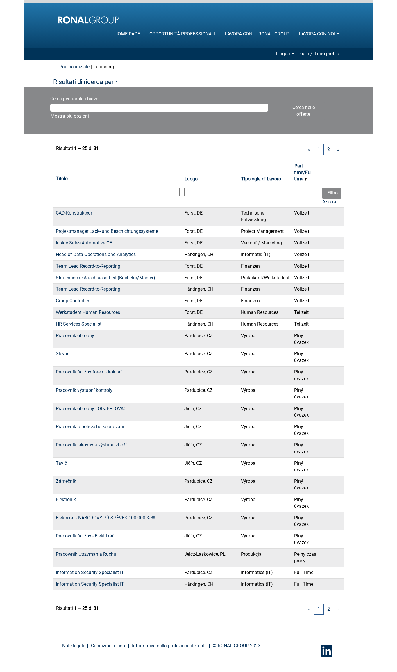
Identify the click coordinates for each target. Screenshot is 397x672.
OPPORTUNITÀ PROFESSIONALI (182, 34)
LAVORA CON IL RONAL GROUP (257, 34)
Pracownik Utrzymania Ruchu (86, 554)
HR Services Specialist (78, 324)
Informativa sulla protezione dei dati (169, 645)
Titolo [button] (62, 178)
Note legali (73, 645)
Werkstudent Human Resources (88, 312)
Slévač (62, 353)
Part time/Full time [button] (303, 172)
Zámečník (66, 481)
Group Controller (72, 300)
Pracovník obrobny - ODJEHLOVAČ (91, 408)
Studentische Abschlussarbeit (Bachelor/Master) (105, 277)
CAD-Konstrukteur (74, 213)
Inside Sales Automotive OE (84, 243)
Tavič (61, 463)
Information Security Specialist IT (90, 572)
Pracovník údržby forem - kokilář (89, 372)
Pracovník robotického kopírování (90, 426)
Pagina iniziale (74, 66)
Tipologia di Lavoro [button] (261, 179)
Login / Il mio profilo (318, 53)
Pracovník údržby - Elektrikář (85, 536)
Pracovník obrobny (75, 335)
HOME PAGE (127, 34)
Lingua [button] (283, 53)
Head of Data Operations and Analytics (96, 254)
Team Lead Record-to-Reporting (88, 266)
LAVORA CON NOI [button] (317, 34)
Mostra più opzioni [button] (70, 116)
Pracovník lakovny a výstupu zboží (91, 445)
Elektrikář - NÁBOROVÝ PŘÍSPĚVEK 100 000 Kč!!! (105, 518)
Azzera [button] (329, 201)
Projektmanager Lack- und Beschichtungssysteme (107, 231)
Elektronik (66, 499)
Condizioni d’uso (108, 645)
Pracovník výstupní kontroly (84, 390)
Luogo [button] (191, 179)
